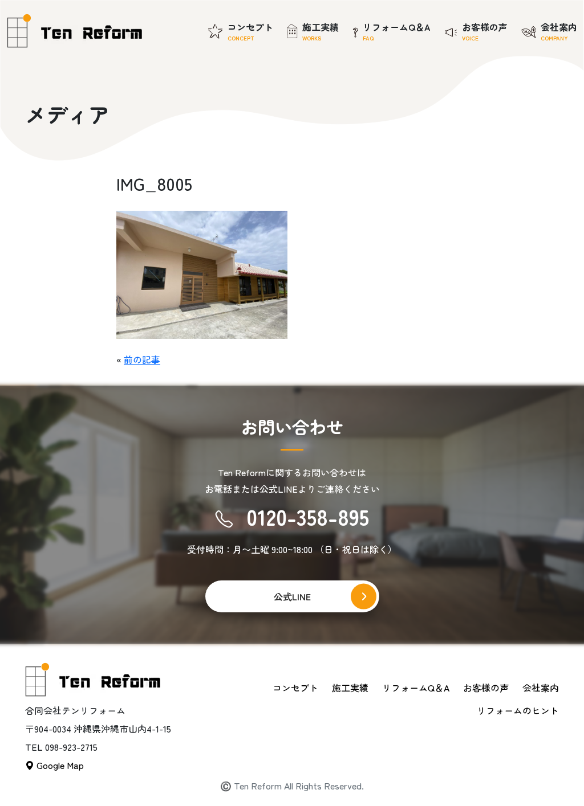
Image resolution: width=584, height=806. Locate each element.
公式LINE (292, 596)
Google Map (59, 765)
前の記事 (142, 359)
